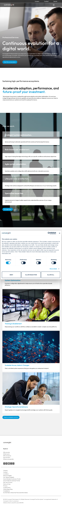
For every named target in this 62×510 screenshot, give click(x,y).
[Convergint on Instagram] (13, 463)
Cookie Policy (7, 487)
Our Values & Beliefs (8, 477)
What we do (6, 454)
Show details (53, 268)
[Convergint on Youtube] (9, 463)
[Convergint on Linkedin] (7, 463)
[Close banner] (59, 233)
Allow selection (31, 274)
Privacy (5, 486)
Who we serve (7, 455)
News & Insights (7, 475)
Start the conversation (10, 62)
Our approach (7, 209)
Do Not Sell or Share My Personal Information (15, 492)
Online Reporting (7, 489)
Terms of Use (6, 484)
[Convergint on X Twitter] (11, 463)
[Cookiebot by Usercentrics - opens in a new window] (49, 233)
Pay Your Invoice (7, 482)
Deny (11, 274)
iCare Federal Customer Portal (11, 480)
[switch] (23, 262)
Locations (6, 474)
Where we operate (8, 459)
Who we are (6, 452)
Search (55, 1)
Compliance (6, 491)
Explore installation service (11, 417)
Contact (46, 1)
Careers (37, 1)
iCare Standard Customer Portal (11, 479)
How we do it (6, 457)
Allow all (50, 274)
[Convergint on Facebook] (4, 463)
